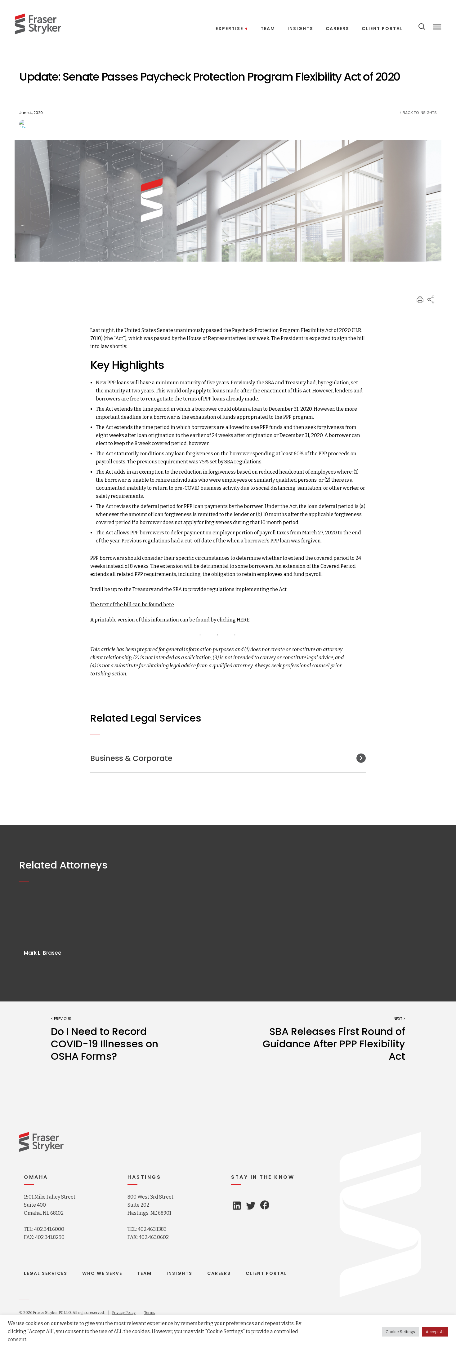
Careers (219, 1273)
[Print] (420, 302)
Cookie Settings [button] (400, 1331)
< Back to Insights (418, 113)
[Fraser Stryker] (38, 24)
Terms (149, 1312)
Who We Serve (102, 1273)
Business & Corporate (131, 758)
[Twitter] (251, 1207)
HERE (243, 620)
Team (144, 1273)
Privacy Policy (124, 1312)
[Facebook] (264, 1206)
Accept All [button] (435, 1331)
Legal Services (45, 1273)
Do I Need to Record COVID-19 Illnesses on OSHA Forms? (104, 1043)
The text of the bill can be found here (132, 605)
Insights (179, 1273)
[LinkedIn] (237, 1207)
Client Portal (266, 1273)
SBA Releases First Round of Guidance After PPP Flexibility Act (334, 1043)
